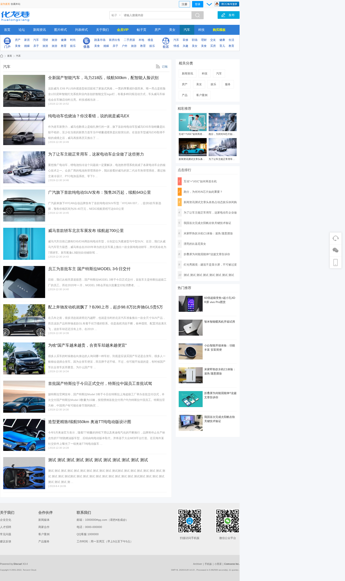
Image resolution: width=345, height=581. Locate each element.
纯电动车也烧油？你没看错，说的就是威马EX (88, 116)
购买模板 (219, 29)
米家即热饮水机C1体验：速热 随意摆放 (208, 233)
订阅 (165, 66)
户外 (124, 45)
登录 (197, 4)
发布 (232, 15)
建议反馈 (5, 541)
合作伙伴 (45, 513)
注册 (184, 4)
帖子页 (141, 29)
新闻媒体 (44, 519)
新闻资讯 (39, 29)
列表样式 (81, 29)
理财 (45, 39)
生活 (231, 39)
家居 (27, 39)
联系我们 (84, 513)
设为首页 (5, 4)
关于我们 (102, 29)
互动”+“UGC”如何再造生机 (193, 134)
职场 (194, 39)
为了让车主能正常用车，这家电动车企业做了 (233, 159)
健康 (63, 39)
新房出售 (114, 39)
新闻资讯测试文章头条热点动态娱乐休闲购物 (203, 159)
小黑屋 (218, 564)
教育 (63, 45)
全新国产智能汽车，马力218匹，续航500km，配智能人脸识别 (103, 77)
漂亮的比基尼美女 (195, 243)
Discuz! (18, 564)
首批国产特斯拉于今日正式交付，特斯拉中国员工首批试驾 (100, 383)
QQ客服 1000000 (88, 534)
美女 (172, 29)
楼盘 (150, 39)
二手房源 (129, 39)
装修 (185, 39)
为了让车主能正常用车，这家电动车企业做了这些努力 (96, 154)
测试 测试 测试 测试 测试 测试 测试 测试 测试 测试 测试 (98, 460)
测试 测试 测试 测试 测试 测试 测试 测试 (209, 275)
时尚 (73, 39)
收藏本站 (15, 4)
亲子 (36, 45)
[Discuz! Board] (23, 22)
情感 (176, 45)
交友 (213, 39)
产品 (184, 95)
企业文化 (5, 519)
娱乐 (73, 45)
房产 (158, 29)
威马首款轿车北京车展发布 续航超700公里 (86, 230)
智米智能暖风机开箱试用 (219, 321)
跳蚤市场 (99, 39)
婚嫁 (27, 45)
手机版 (208, 564)
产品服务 (44, 541)
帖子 (114, 15)
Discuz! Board (1, 56)
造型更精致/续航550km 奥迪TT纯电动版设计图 (89, 421)
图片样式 (60, 29)
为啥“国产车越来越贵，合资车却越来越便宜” (87, 345)
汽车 (187, 29)
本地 (141, 39)
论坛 (22, 29)
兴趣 (185, 45)
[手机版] (190, 521)
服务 (228, 84)
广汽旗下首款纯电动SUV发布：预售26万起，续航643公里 (99, 192)
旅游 (54, 39)
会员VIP (123, 29)
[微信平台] (228, 521)
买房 (213, 45)
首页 (7, 29)
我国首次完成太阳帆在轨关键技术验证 (207, 223)
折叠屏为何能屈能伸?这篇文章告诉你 (207, 254)
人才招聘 (5, 527)
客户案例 (201, 95)
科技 (201, 29)
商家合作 (44, 527)
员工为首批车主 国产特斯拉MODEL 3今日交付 (89, 269)
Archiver (197, 564)
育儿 (222, 45)
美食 (18, 45)
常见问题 (5, 534)
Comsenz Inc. (232, 564)
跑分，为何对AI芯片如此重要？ (225, 134)
